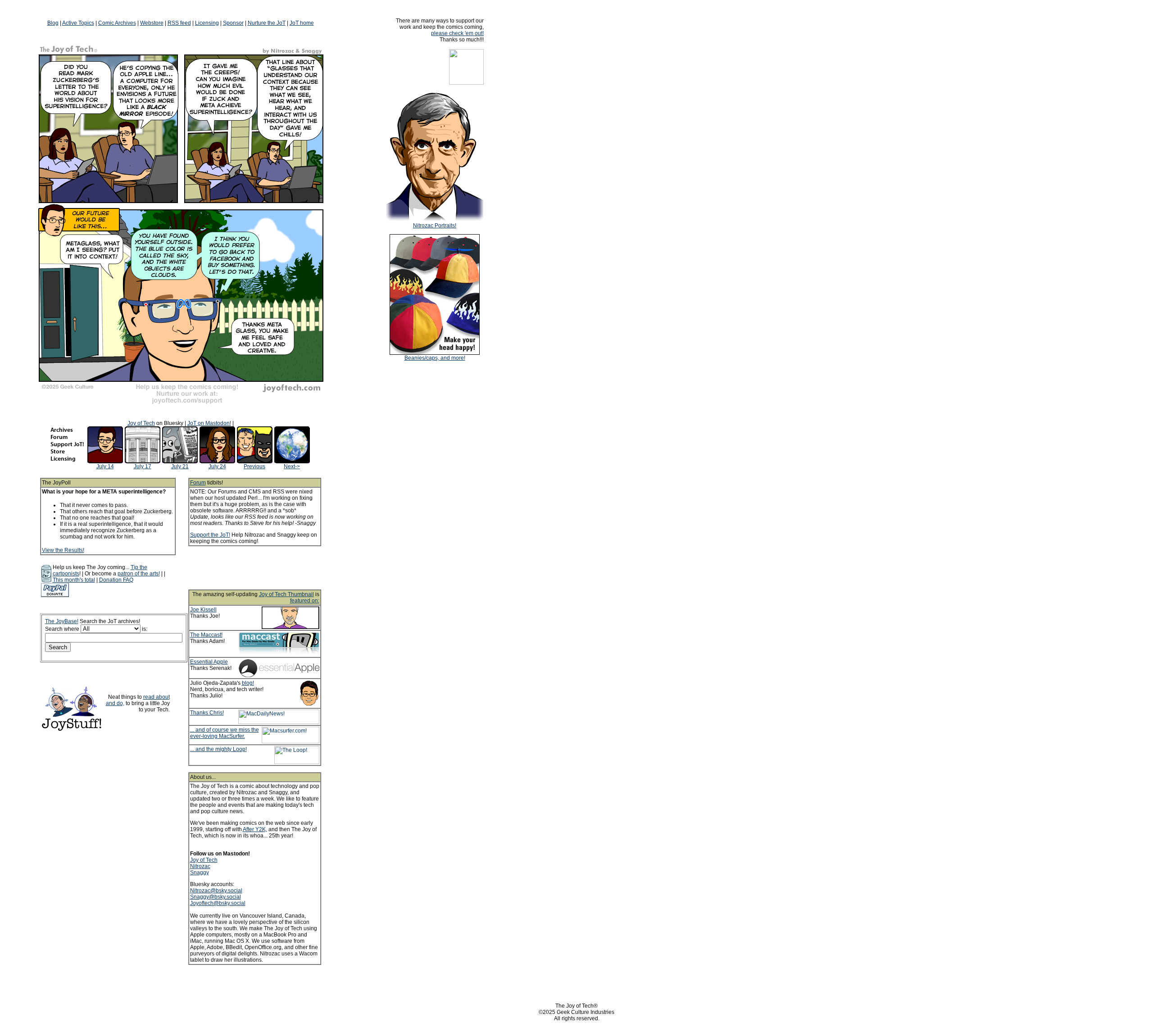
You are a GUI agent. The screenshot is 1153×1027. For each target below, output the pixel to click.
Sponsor (233, 23)
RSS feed (179, 23)
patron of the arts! (139, 573)
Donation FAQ (116, 580)
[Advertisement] (266, 567)
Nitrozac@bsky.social (216, 890)
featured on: (304, 600)
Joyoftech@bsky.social (217, 903)
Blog (53, 23)
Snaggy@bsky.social (215, 897)
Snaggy (199, 872)
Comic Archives (117, 23)
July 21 (180, 466)
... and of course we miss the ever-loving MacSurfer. (224, 733)
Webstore (151, 23)
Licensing (207, 23)
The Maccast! (206, 635)
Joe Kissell (203, 609)
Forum (198, 483)
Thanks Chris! (207, 713)
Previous (254, 466)
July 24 (217, 466)
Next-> (292, 466)
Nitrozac (200, 866)
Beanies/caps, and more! (434, 358)
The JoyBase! (61, 621)
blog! (248, 683)
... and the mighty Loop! (218, 749)
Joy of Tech (141, 423)
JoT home (302, 23)
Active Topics (78, 23)
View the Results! (63, 550)
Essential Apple (209, 662)
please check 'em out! (457, 33)
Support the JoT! (210, 535)
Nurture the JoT (267, 23)
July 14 (105, 466)
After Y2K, (255, 829)
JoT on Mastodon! (209, 423)
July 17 (142, 466)
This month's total (74, 580)
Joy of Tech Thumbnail (286, 594)
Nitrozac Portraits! (434, 225)
